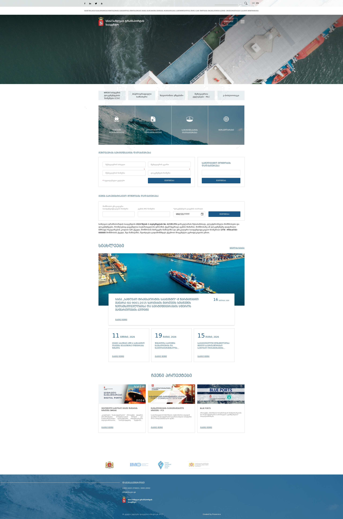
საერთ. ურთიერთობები (230, 11)
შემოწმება (169, 180)
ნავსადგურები (102, 11)
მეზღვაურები (135, 11)
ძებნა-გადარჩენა (149, 11)
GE (253, 3)
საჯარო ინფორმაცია (250, 11)
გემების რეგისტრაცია (166, 11)
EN (257, 3)
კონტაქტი (228, 22)
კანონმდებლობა (183, 11)
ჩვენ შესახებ (89, 11)
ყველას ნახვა (237, 248)
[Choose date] (202, 214)
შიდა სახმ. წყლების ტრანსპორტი (205, 11)
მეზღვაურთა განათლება (118, 11)
